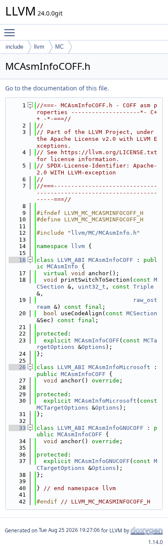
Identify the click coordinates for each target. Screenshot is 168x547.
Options (93, 347)
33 (17, 428)
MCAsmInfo (62, 266)
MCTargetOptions (62, 407)
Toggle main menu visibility (11, 32)
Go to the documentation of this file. (57, 88)
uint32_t (92, 286)
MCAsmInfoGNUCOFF (115, 428)
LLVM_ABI (71, 260)
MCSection (141, 313)
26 (17, 367)
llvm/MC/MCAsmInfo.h (104, 233)
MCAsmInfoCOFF (110, 260)
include (14, 47)
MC (59, 47)
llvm (39, 47)
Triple (143, 286)
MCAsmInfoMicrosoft (119, 367)
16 (17, 260)
